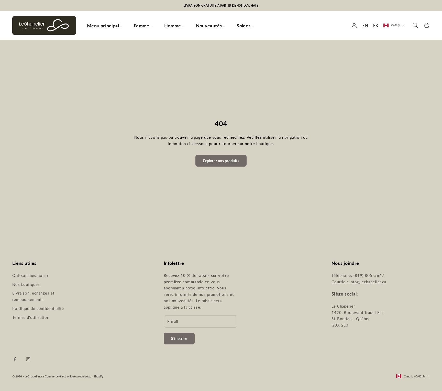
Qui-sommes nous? (30, 275)
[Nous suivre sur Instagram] (28, 359)
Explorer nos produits (221, 161)
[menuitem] (104, 25)
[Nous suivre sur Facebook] (14, 359)
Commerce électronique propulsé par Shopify (74, 376)
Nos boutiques (26, 284)
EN (365, 25)
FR (375, 25)
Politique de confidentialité (38, 308)
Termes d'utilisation (30, 317)
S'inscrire (179, 338)
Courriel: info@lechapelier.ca (359, 281)
